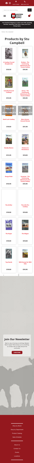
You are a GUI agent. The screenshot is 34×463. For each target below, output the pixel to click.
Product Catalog (17, 433)
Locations (17, 456)
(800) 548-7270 (25, 4)
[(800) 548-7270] (24, 1)
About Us (17, 445)
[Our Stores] (16, 1)
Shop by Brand (17, 426)
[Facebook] (6, 3)
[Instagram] (10, 3)
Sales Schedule (17, 437)
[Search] (30, 10)
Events (17, 452)
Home (3, 32)
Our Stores (16, 4)
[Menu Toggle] (4, 16)
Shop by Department (17, 429)
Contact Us (17, 448)
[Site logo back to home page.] (17, 16)
